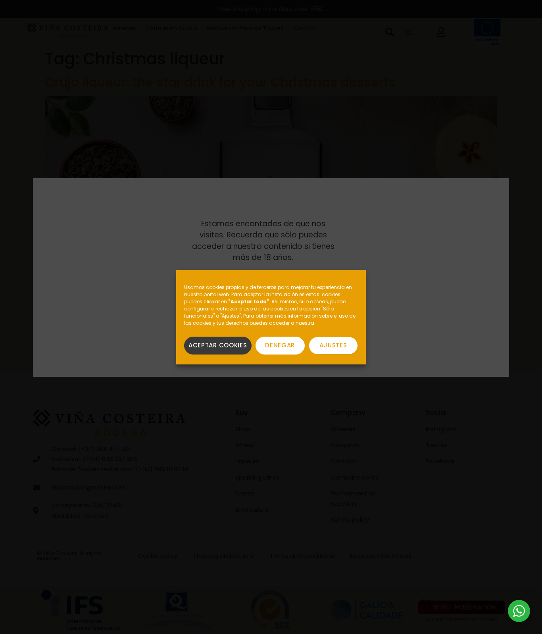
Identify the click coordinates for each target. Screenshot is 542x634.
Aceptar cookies (217, 345)
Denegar (280, 345)
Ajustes (333, 345)
